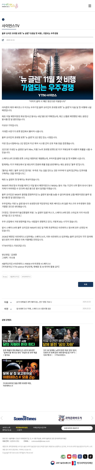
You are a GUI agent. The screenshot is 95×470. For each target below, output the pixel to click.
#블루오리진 (14, 276)
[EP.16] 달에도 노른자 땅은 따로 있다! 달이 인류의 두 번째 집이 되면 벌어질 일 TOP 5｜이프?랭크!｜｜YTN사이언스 (60, 352)
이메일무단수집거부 (39, 427)
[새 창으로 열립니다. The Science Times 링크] (25, 417)
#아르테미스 (26, 276)
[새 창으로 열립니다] (69, 455)
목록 (85, 284)
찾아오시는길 (6, 430)
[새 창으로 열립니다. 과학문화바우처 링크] (70, 416)
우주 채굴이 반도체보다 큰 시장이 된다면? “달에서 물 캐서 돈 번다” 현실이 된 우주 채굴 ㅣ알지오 (20, 352)
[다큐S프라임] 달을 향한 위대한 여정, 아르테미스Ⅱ (17, 384)
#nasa (5, 276)
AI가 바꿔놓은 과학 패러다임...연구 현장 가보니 (34, 302)
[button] (1, 418)
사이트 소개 (6, 427)
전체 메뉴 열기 (91, 6)
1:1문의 (19, 430)
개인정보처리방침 (21, 427)
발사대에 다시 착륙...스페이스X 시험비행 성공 (33, 308)
